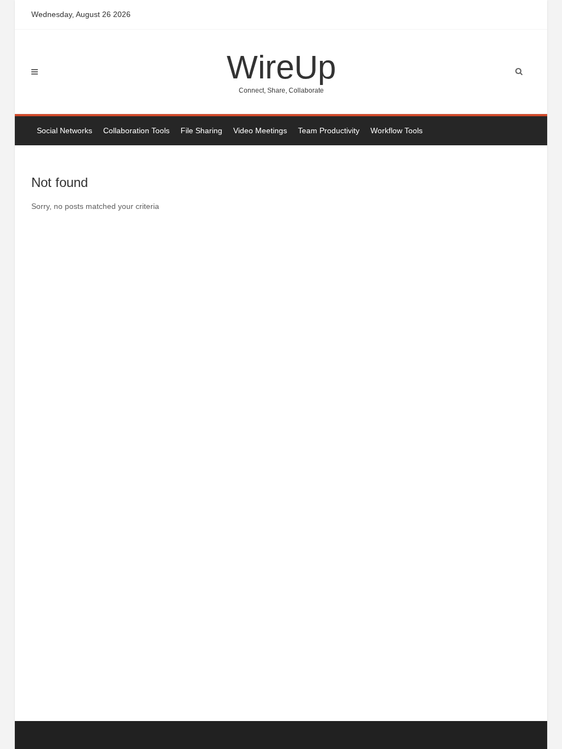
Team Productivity (328, 130)
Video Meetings (260, 130)
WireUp (281, 71)
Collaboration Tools (136, 130)
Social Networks (64, 130)
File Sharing (201, 130)
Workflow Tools (396, 130)
